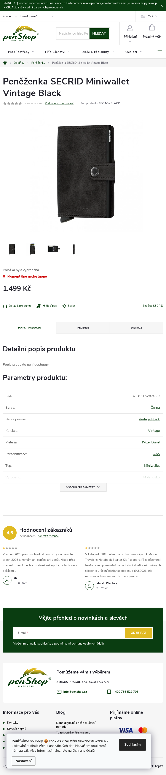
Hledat (99, 33)
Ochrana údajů (83, 750)
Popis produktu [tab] (29, 327)
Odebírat (138, 633)
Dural (155, 442)
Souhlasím (132, 744)
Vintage (154, 430)
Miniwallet (152, 465)
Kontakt (7, 16)
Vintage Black (149, 419)
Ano (156, 454)
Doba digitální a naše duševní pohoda (75, 725)
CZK (150, 16)
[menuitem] (21, 52)
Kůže (146, 442)
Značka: (153, 306)
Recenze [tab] (83, 327)
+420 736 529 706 (125, 692)
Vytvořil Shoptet (153, 766)
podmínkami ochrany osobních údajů (79, 644)
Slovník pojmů (28, 16)
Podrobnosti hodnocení (59, 103)
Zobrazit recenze (48, 536)
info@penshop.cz (75, 692)
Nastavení (24, 761)
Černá (155, 407)
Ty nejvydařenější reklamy (73, 733)
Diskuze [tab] (136, 327)
